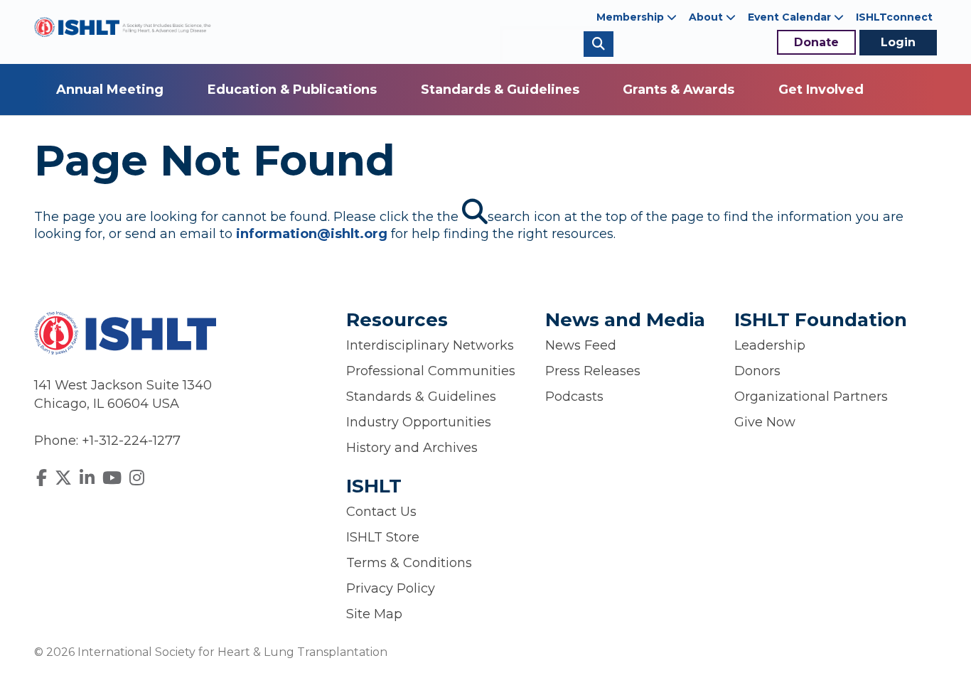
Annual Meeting (109, 89)
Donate (816, 42)
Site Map (374, 614)
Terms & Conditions (409, 563)
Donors (757, 371)
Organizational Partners (811, 396)
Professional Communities (430, 371)
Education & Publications (292, 89)
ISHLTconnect (894, 17)
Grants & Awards (678, 89)
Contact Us (381, 511)
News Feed (580, 345)
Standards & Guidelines (500, 89)
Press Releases (592, 371)
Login (898, 42)
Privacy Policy (390, 588)
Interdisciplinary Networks (430, 345)
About (707, 17)
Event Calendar (791, 17)
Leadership (769, 345)
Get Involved (821, 89)
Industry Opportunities (418, 422)
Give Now (764, 422)
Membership (631, 17)
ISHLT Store (382, 537)
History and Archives (412, 448)
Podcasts (574, 396)
